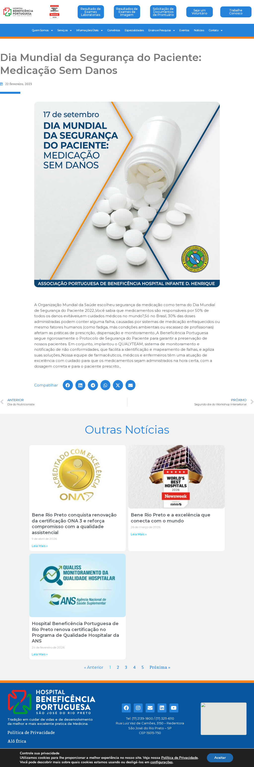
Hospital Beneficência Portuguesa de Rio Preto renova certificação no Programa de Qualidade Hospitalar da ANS (75, 632)
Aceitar (220, 757)
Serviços (62, 30)
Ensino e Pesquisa (159, 30)
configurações (161, 762)
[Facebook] (126, 707)
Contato (213, 30)
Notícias (199, 30)
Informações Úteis (87, 30)
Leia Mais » (40, 546)
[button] (68, 385)
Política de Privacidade (179, 757)
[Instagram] (138, 707)
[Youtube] (173, 707)
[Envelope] (150, 707)
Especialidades (134, 30)
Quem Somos (40, 30)
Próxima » (160, 667)
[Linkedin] (162, 707)
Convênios (113, 30)
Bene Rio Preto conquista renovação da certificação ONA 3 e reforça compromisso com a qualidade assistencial (74, 523)
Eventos (184, 30)
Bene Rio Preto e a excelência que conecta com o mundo (170, 517)
